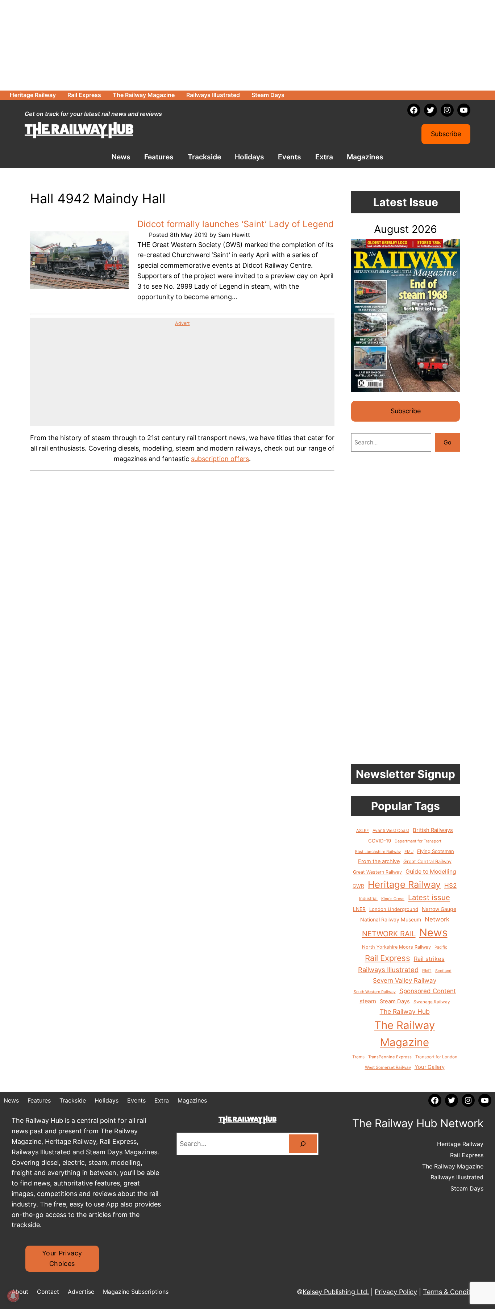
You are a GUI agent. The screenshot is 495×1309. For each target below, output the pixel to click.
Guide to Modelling (430, 871)
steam (367, 1001)
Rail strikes (429, 958)
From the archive (379, 861)
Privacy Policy (396, 1292)
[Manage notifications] (13, 1296)
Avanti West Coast (391, 830)
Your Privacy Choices (62, 1258)
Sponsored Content (427, 991)
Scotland (443, 970)
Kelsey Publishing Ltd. (336, 1292)
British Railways (433, 830)
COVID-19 (379, 841)
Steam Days (395, 1001)
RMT (427, 970)
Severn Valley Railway (404, 980)
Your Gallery (430, 1067)
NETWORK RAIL (389, 933)
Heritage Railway (404, 884)
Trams (358, 1056)
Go (448, 442)
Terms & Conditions (453, 1292)
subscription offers (220, 459)
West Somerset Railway (388, 1067)
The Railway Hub (405, 1011)
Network (437, 919)
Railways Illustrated (388, 970)
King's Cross (392, 898)
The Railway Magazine (404, 1034)
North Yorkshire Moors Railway (396, 947)
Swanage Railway (431, 1001)
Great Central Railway (427, 861)
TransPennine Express (390, 1056)
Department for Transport (418, 841)
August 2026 (405, 229)
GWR (358, 886)
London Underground (393, 909)
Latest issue (429, 897)
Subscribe (446, 134)
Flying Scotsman (435, 851)
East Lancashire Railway (378, 851)
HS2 (450, 885)
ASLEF (362, 830)
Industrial (368, 898)
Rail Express (387, 958)
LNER (359, 909)
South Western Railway (375, 992)
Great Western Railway (377, 872)
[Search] (303, 1143)
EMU (408, 851)
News (433, 932)
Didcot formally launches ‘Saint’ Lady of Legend (235, 224)
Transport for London (436, 1056)
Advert (182, 323)
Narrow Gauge (439, 909)
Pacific (440, 947)
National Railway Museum (390, 919)
